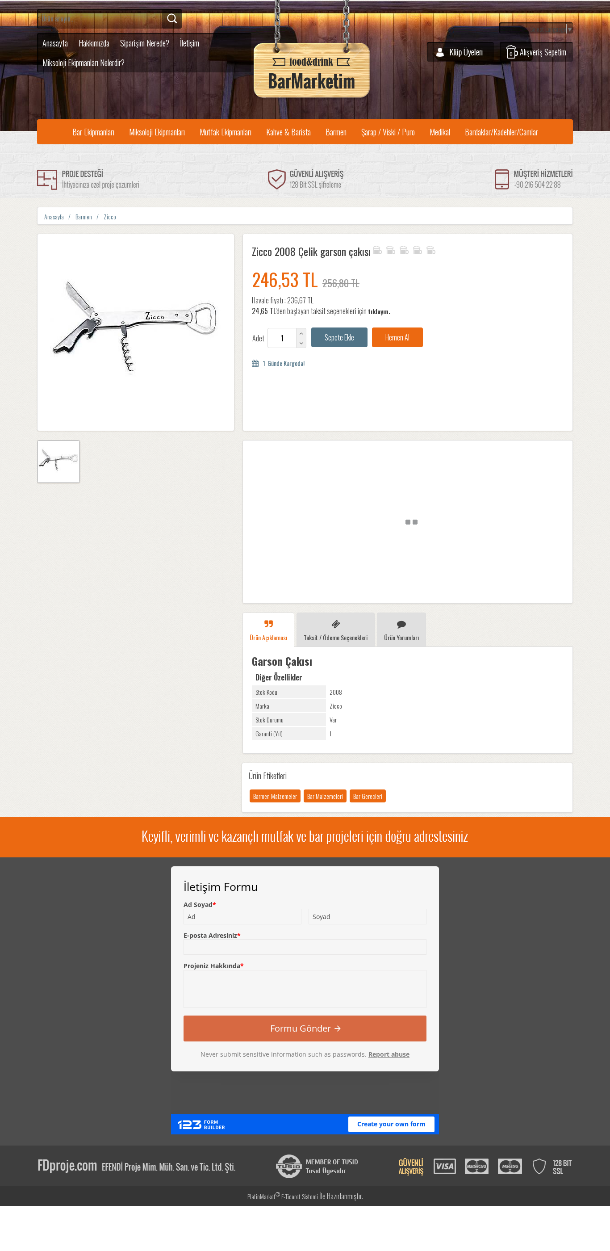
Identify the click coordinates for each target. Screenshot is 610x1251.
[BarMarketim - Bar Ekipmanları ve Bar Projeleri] (311, 98)
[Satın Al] (397, 337)
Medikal (440, 132)
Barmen (336, 132)
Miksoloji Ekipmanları (157, 132)
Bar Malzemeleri (325, 796)
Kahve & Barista (288, 132)
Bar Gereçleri (367, 796)
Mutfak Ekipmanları (225, 132)
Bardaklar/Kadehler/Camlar (501, 132)
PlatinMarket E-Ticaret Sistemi (282, 1196)
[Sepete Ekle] (339, 337)
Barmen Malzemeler (275, 796)
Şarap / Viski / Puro (388, 132)
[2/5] (384, 248)
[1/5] (377, 248)
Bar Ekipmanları (93, 132)
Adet (258, 338)
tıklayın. (379, 311)
